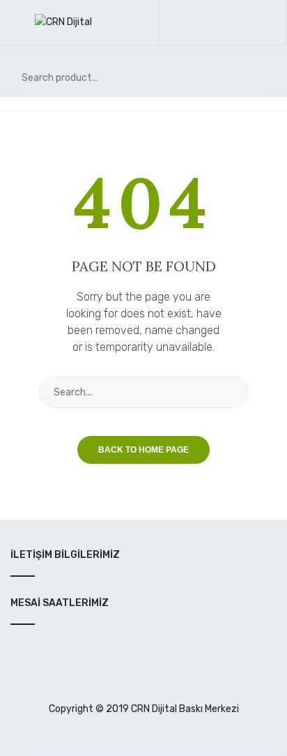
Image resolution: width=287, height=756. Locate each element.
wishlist (228, 22)
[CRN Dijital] (63, 22)
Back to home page (143, 450)
